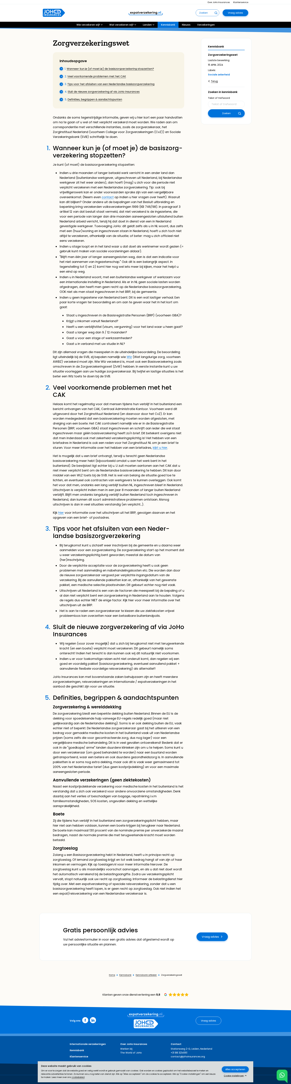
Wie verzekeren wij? (88, 24)
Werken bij (126, 1048)
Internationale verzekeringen (88, 1044)
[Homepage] (54, 13)
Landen (147, 24)
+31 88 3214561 (179, 1052)
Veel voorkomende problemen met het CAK (96, 76)
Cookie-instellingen (234, 1076)
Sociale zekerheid (219, 74)
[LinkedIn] (93, 1020)
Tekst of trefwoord (219, 98)
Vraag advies (235, 12)
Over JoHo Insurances (218, 2)
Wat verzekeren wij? (121, 24)
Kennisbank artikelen (146, 975)
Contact (176, 1044)
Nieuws (186, 24)
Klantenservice (240, 2)
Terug (214, 81)
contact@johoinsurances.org (188, 1056)
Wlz (129, 357)
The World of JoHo (131, 1052)
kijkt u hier (160, 448)
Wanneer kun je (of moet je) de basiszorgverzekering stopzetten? (110, 69)
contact (108, 197)
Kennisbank (168, 24)
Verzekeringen (206, 24)
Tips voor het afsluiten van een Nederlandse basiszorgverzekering (110, 84)
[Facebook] (85, 1020)
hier (61, 513)
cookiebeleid (78, 1077)
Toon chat (282, 1075)
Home (112, 975)
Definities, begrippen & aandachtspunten (95, 99)
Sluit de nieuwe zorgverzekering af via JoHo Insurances (104, 92)
